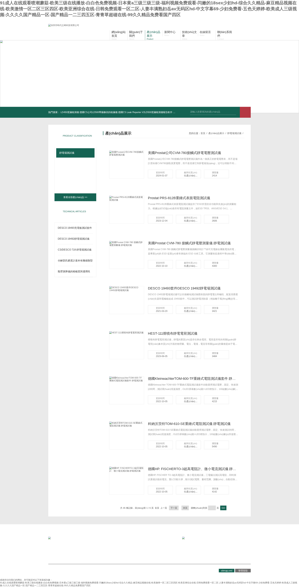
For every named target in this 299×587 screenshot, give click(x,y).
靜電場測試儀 (66, 152)
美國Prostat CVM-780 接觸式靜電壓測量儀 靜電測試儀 (189, 243)
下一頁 (174, 508)
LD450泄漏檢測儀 (70, 112)
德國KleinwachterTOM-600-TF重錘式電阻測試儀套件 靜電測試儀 (193, 379)
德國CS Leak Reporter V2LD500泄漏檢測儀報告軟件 (145, 112)
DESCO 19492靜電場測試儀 (73, 238)
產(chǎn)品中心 (92, 550)
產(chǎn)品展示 (216, 133)
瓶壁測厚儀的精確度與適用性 (74, 271)
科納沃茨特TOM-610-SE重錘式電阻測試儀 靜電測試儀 (189, 424)
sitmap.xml (226, 570)
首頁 (203, 133)
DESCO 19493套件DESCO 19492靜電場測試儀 (184, 288)
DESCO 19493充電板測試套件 (75, 228)
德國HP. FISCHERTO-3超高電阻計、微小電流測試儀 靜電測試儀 (193, 469)
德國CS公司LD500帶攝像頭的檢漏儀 (99, 112)
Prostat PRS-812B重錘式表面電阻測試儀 (179, 198)
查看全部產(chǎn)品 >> (75, 197)
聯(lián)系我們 (119, 550)
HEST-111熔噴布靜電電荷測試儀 (172, 333)
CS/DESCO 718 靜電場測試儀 (74, 249)
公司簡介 (60, 550)
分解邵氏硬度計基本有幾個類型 (75, 260)
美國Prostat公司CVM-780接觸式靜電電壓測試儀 (184, 153)
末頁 (185, 508)
